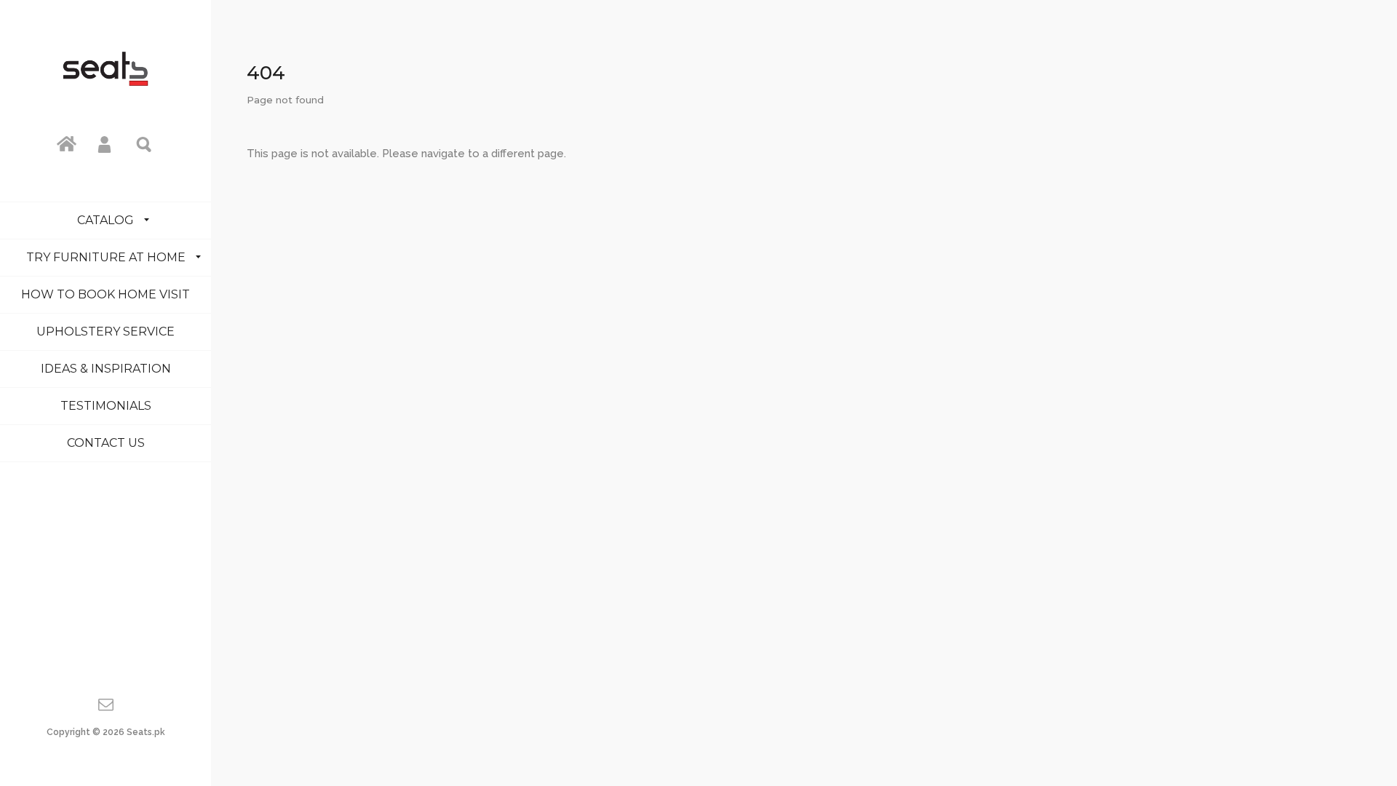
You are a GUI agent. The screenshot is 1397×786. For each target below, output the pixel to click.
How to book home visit (105, 294)
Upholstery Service (105, 331)
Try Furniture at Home (106, 257)
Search (145, 143)
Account (105, 143)
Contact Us (106, 443)
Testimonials (105, 406)
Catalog (105, 220)
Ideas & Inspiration (106, 369)
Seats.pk (146, 732)
